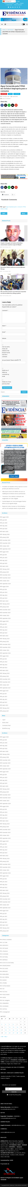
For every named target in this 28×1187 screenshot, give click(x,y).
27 (13, 1033)
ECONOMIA (5, 954)
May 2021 (4, 699)
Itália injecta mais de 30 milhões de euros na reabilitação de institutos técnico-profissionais (13, 492)
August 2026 (5, 517)
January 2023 (5, 641)
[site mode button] (23, 24)
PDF (3, 988)
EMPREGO (5, 960)
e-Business (5, 951)
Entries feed (5, 722)
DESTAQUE (3, 94)
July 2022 (4, 659)
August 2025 (5, 552)
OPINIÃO (4, 983)
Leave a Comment (6, 98)
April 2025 (4, 563)
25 (5, 1033)
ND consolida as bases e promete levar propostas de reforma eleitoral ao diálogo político (13, 292)
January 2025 (5, 572)
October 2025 (5, 546)
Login (17, 3)
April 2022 (4, 667)
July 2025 (4, 554)
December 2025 (6, 540)
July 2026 (4, 520)
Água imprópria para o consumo (14, 207)
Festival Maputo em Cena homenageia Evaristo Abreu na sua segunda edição (14, 502)
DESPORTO (5, 945)
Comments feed (6, 725)
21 (17, 1030)
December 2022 (6, 644)
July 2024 (4, 589)
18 (5, 1030)
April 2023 (4, 633)
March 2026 (5, 531)
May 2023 (4, 630)
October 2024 (5, 580)
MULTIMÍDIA (5, 977)
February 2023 (5, 638)
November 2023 (6, 612)
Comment (5, 310)
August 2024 (5, 586)
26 (9, 1033)
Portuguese (8, 1)
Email (4, 332)
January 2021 (5, 711)
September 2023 (6, 618)
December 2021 (6, 679)
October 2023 (5, 615)
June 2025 (4, 557)
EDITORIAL (5, 957)
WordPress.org (6, 728)
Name (4, 325)
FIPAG (24, 207)
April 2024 (4, 598)
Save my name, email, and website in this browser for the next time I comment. (6, 351)
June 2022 (4, 661)
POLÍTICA (4, 991)
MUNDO (4, 980)
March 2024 (5, 601)
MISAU (2, 209)
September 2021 (6, 688)
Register (22, 3)
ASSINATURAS (9, 5)
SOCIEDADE (16, 94)
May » (5, 1036)
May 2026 (4, 525)
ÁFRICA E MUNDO (18, 5)
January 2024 (5, 607)
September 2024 (6, 583)
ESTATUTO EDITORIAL (9, 3)
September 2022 (6, 653)
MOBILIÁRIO (5, 974)
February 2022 (5, 673)
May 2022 (4, 664)
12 (9, 1027)
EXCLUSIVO (5, 968)
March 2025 (5, 566)
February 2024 (5, 604)
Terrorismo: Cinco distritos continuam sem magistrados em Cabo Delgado (13, 497)
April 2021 (4, 702)
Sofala (5, 209)
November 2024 (6, 578)
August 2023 (5, 621)
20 (13, 1030)
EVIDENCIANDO (6, 965)
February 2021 (5, 708)
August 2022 (5, 656)
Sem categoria (6, 1000)
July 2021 (4, 693)
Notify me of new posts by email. (6, 382)
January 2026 (5, 537)
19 (9, 1030)
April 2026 (4, 528)
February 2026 (5, 534)
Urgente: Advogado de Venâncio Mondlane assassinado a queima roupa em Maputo (11, 243)
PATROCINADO (6, 986)
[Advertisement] (14, 51)
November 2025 (6, 543)
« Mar (2, 1036)
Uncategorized (6, 1012)
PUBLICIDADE (5, 994)
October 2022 (5, 650)
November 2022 (6, 647)
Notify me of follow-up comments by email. (5, 373)
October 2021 (5, 685)
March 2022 (5, 670)
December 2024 (6, 575)
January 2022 (5, 676)
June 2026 (4, 523)
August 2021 (5, 690)
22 (21, 1030)
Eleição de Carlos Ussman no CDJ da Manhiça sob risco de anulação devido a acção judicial (13, 507)
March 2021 (5, 705)
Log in (3, 719)
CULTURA (4, 942)
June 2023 (4, 627)
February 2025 (5, 569)
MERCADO (5, 971)
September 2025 (6, 549)
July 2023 (4, 624)
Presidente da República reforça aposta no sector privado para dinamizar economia (14, 487)
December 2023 (6, 609)
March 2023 (5, 635)
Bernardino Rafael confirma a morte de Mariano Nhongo (13, 268)
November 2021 (6, 682)
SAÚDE (10, 94)
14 (17, 1027)
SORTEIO (4, 1009)
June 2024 (4, 592)
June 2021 (4, 696)
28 (17, 1033)
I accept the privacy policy (14, 1094)
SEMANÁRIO (5, 1003)
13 (13, 1027)
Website (4, 338)
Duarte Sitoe (15, 96)
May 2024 (4, 595)
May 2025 (4, 560)
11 (5, 1027)
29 (21, 1033)
